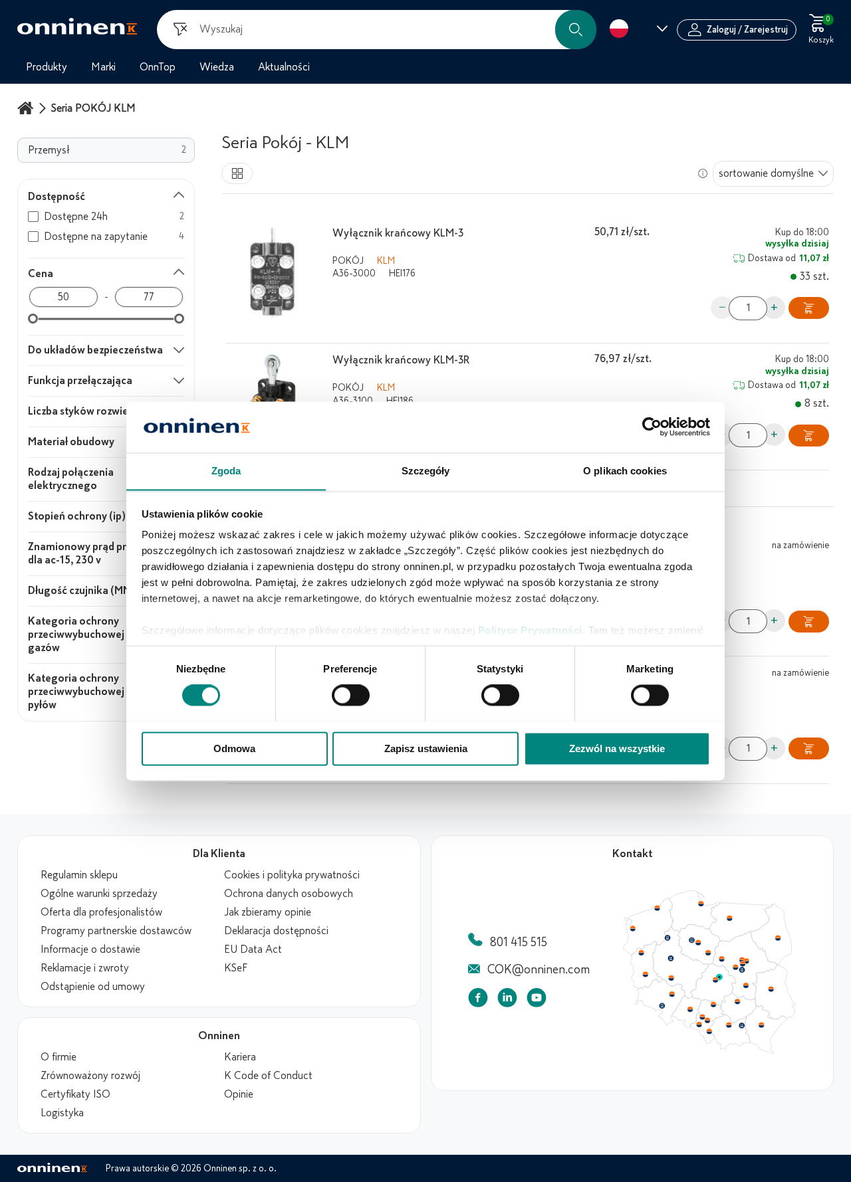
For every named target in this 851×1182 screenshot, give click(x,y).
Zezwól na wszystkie (617, 748)
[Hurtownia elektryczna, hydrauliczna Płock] (722, 959)
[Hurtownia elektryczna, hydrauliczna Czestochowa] (713, 1004)
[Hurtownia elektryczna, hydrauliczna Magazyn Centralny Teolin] (719, 977)
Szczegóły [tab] (426, 470)
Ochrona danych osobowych (288, 893)
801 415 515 (518, 942)
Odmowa (234, 748)
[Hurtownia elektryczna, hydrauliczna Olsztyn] (729, 918)
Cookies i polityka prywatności (292, 875)
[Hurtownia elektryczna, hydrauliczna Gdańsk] (701, 903)
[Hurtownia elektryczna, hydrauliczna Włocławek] (708, 952)
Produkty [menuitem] (46, 67)
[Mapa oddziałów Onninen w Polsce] (709, 1051)
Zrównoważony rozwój (90, 1075)
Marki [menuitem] (103, 67)
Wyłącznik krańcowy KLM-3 (397, 233)
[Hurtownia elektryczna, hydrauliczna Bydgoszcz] (691, 940)
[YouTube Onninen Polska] (537, 1000)
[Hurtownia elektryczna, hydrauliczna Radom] (745, 985)
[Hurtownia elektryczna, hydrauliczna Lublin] (771, 988)
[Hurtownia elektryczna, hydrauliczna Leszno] (671, 978)
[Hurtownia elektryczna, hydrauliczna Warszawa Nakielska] (742, 959)
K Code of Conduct (268, 1075)
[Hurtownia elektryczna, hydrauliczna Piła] (667, 938)
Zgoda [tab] (226, 470)
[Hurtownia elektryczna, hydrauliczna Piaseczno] (742, 970)
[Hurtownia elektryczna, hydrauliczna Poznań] (671, 958)
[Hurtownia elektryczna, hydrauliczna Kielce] (737, 1001)
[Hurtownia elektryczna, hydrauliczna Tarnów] (742, 1026)
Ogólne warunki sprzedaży (99, 893)
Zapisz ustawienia (425, 748)
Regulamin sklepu (79, 875)
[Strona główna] (27, 108)
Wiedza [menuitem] (216, 67)
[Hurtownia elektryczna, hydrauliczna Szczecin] (632, 929)
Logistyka (62, 1113)
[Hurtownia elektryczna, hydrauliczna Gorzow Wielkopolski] (641, 952)
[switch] (351, 695)
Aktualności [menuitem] (284, 67)
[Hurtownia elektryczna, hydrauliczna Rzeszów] (761, 1024)
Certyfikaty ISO (75, 1094)
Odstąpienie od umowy (93, 986)
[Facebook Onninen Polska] (478, 1000)
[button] (575, 29)
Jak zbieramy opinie (267, 912)
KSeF (235, 968)
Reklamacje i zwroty (85, 968)
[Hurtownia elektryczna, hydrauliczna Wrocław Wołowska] (671, 994)
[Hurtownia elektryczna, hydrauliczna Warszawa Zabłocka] (747, 960)
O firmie (58, 1057)
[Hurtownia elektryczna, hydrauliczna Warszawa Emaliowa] (742, 963)
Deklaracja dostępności (276, 930)
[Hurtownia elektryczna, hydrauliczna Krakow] (728, 1024)
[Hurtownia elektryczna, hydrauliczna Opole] (690, 1009)
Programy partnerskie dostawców (116, 930)
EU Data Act (253, 949)
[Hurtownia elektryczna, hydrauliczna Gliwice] (702, 1016)
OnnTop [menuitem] (158, 67)
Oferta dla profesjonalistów (101, 912)
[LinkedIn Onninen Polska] (507, 1000)
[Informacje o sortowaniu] (702, 173)
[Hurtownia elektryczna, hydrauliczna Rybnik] (700, 1024)
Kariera (240, 1057)
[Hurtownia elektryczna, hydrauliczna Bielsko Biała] (708, 1031)
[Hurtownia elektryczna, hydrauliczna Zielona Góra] (645, 974)
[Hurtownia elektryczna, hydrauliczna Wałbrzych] (661, 1006)
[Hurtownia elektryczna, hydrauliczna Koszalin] (657, 907)
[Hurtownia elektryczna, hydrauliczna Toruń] (698, 942)
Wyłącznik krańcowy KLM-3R (400, 360)
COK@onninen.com (538, 969)
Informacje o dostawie (90, 949)
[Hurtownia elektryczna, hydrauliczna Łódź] (715, 980)
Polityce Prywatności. (532, 631)
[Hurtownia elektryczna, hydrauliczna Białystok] (778, 938)
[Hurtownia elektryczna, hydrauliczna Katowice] (708, 1020)
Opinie (238, 1094)
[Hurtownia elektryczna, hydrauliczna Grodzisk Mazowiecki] (736, 967)
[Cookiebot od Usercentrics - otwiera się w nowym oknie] (652, 427)
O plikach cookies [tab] (625, 470)
